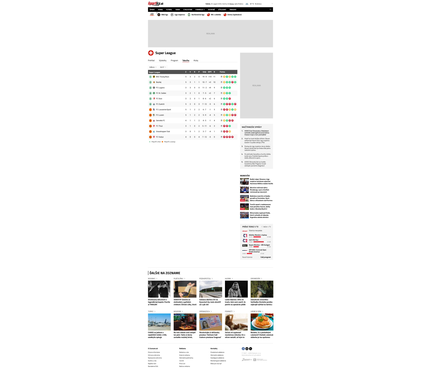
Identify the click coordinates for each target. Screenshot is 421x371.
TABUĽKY (232, 9)
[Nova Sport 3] (244, 245)
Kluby (196, 60)
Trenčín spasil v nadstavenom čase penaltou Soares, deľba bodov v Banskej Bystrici (260, 206)
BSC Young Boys (162, 77)
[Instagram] (246, 348)
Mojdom (177, 311)
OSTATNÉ (211, 9)
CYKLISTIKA (187, 9)
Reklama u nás (184, 352)
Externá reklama (184, 355)
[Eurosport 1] (244, 235)
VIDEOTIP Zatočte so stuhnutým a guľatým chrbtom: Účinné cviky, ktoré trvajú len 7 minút (185, 302)
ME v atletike (216, 14)
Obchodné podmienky (186, 358)
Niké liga (164, 14)
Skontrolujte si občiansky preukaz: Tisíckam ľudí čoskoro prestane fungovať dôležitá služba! (210, 335)
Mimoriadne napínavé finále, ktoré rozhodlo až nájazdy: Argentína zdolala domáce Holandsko (260, 215)
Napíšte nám (152, 363)
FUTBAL (169, 9)
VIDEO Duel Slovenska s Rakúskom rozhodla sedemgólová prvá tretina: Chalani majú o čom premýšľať (256, 133)
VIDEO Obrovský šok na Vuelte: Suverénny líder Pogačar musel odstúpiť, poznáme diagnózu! (255, 164)
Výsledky (162, 60)
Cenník (181, 360)
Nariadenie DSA (153, 366)
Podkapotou (205, 278)
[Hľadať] (270, 9)
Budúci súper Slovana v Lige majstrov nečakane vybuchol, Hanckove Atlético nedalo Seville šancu (261, 181)
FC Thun (159, 126)
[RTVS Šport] (244, 231)
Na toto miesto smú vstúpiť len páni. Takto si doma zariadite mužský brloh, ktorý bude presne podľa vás (185, 335)
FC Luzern (160, 115)
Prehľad (151, 60)
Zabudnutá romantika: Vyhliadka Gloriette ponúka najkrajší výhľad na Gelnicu (261, 302)
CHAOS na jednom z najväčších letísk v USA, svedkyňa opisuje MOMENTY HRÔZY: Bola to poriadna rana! (158, 335)
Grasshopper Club (163, 131)
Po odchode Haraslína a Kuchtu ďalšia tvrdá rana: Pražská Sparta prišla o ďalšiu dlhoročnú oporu (257, 156)
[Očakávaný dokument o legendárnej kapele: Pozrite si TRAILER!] (159, 289)
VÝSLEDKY (222, 9)
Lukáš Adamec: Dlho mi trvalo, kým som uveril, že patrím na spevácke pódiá (235, 302)
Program (174, 60)
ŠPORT (152, 9)
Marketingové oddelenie (218, 360)
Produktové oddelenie (217, 352)
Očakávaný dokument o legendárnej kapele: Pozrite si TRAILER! (159, 302)
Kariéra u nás (152, 360)
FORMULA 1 (200, 9)
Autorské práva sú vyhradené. (251, 355)
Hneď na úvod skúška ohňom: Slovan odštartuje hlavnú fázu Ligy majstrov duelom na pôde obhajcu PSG (257, 140)
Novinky (151, 278)
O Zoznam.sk (153, 348)
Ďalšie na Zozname (165, 272)
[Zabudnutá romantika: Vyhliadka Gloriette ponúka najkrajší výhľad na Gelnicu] (262, 289)
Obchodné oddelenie (216, 355)
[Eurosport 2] (244, 240)
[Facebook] (243, 348)
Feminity (229, 311)
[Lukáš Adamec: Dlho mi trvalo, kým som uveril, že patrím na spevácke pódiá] (236, 289)
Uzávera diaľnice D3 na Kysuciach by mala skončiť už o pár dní (210, 302)
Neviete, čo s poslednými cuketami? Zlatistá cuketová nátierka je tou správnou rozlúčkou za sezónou (262, 335)
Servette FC (160, 121)
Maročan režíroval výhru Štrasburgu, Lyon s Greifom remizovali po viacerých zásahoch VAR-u (259, 190)
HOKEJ (160, 9)
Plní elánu (178, 278)
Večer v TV (267, 226)
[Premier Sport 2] (244, 250)
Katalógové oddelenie (217, 358)
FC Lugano (160, 88)
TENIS (177, 9)
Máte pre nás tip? (216, 363)
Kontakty (213, 348)
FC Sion (159, 99)
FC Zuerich (160, 104)
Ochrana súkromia (154, 355)
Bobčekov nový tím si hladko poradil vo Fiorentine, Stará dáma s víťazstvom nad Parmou (261, 198)
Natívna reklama (184, 366)
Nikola (232, 4)
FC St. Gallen (161, 93)
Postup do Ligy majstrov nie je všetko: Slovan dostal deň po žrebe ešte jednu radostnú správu (257, 148)
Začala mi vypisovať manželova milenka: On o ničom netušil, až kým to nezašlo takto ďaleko (235, 335)
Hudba (228, 278)
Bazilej (158, 82)
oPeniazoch (204, 311)
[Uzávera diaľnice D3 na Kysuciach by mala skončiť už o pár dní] (210, 289)
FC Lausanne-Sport (163, 110)
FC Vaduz (160, 137)
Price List (182, 363)
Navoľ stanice (247, 257)
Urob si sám (256, 311)
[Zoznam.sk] (247, 360)
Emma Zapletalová (234, 14)
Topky (150, 311)
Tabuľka (185, 60)
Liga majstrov (180, 14)
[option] (159, 310)
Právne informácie (154, 352)
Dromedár (255, 278)
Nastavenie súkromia (155, 358)
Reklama (182, 348)
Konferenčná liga (198, 14)
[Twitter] (250, 348)
